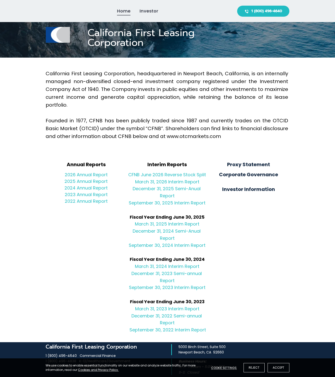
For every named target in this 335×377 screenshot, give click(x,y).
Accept (278, 367)
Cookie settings (224, 368)
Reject (254, 367)
